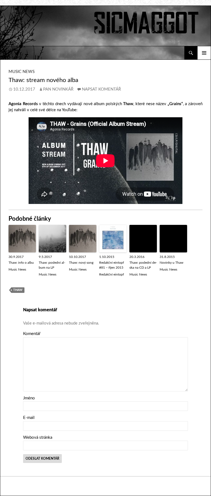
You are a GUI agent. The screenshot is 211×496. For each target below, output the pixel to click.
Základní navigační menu (204, 52)
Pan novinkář (58, 89)
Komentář (31, 334)
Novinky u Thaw (171, 262)
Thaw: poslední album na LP (52, 265)
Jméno (29, 398)
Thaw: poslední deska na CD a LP (143, 265)
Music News (22, 72)
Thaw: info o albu (21, 262)
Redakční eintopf (111, 274)
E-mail (29, 418)
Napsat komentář (101, 89)
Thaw (18, 289)
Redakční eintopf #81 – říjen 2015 (111, 265)
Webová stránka (37, 437)
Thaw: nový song (81, 262)
